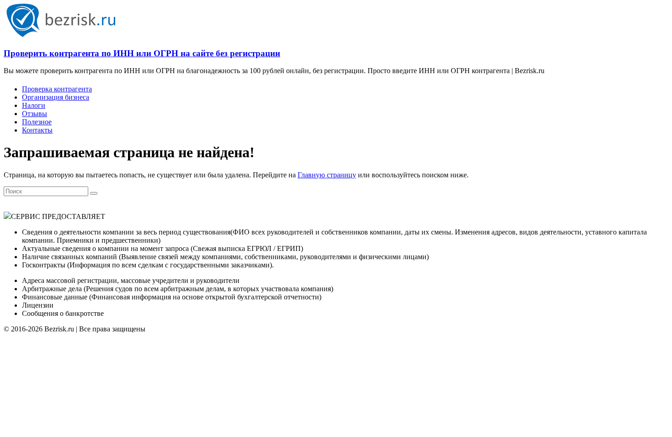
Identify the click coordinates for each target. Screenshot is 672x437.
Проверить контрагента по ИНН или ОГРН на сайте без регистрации (142, 53)
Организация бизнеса (55, 97)
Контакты (37, 130)
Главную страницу (327, 175)
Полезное (37, 122)
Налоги (33, 105)
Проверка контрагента (57, 89)
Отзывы (34, 113)
